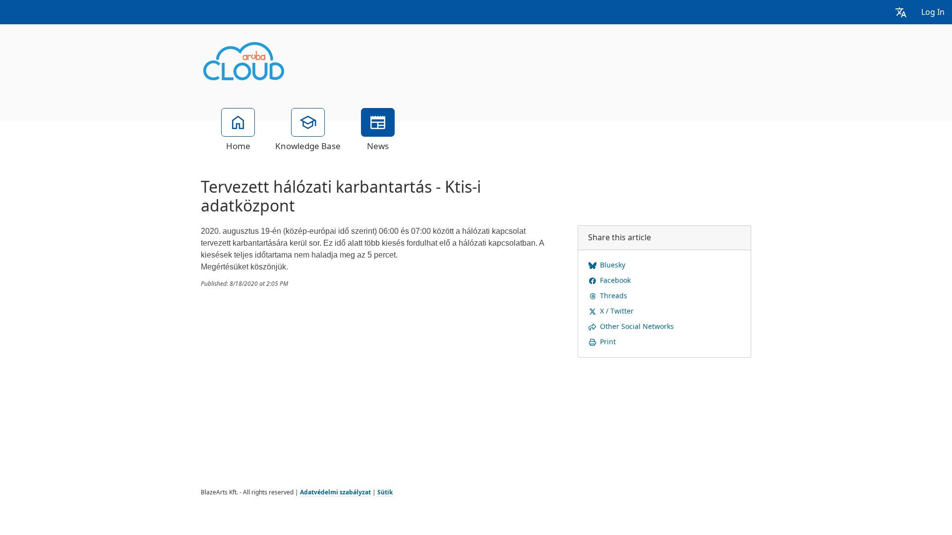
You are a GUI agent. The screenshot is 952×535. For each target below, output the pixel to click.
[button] (901, 12)
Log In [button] (933, 12)
